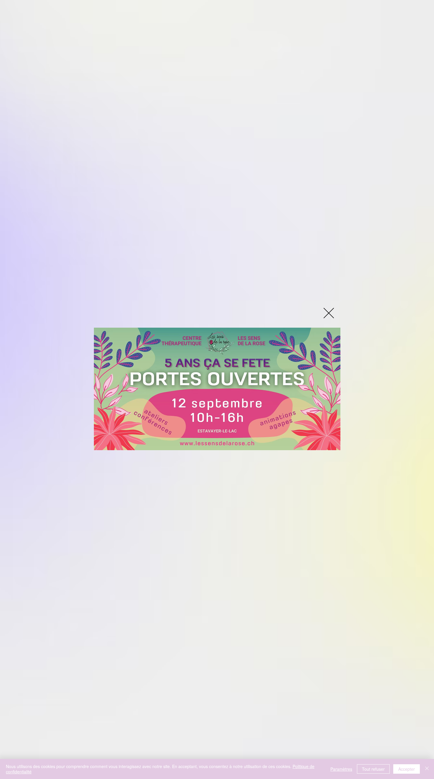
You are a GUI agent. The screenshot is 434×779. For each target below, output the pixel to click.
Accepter (406, 769)
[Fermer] (426, 769)
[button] (329, 313)
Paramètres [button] (341, 769)
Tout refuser (373, 769)
